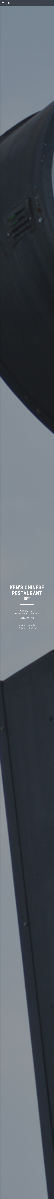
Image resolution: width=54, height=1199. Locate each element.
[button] (9, 3)
